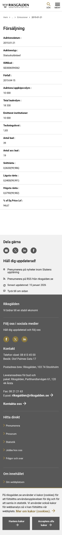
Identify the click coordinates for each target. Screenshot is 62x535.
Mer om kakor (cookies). (33, 511)
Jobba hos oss (14, 450)
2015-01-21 (37, 17)
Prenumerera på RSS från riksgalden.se (30, 279)
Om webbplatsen (15, 482)
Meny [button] (57, 7)
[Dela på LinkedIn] (24, 250)
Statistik (10, 442)
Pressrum (11, 433)
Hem (5, 17)
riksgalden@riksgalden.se (30, 395)
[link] (15, 5)
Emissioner (22, 17)
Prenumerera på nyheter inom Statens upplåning (29, 271)
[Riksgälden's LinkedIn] (24, 339)
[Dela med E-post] (6, 250)
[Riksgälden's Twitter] (15, 339)
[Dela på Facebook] (34, 250)
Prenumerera (13, 425)
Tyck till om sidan (17, 291)
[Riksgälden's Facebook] (6, 339)
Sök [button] (48, 7)
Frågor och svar (14, 458)
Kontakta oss (12, 404)
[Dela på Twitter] (15, 250)
